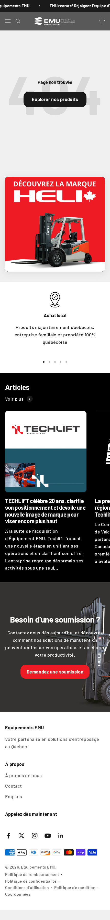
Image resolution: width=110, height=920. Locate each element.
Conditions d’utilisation (27, 887)
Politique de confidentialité (31, 881)
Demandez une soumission (55, 672)
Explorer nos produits (55, 99)
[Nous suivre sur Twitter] (21, 835)
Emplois (13, 796)
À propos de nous (23, 775)
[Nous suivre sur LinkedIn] (60, 835)
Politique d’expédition (74, 887)
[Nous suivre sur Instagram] (34, 835)
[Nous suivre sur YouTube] (47, 835)
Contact (13, 786)
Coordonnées (18, 894)
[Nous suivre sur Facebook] (8, 835)
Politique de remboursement (32, 874)
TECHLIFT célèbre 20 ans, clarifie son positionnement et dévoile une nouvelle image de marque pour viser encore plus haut (45, 510)
